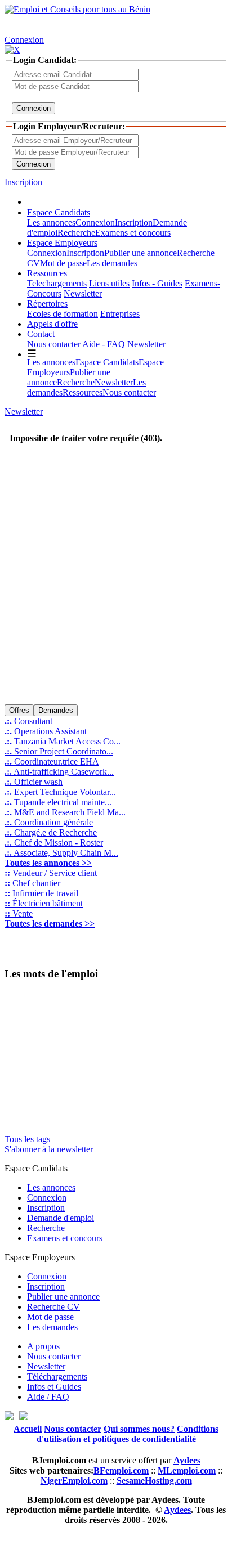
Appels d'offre (52, 324)
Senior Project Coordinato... (59, 751)
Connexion (24, 39)
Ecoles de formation (62, 313)
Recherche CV (53, 1307)
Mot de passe (63, 263)
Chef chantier (32, 883)
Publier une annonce (140, 253)
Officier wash (34, 782)
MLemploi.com (187, 1470)
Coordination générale (49, 822)
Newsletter (83, 293)
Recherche (76, 232)
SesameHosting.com (154, 1480)
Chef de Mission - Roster (54, 842)
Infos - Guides (157, 283)
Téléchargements (57, 1376)
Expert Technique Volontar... (60, 792)
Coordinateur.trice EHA (52, 761)
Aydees (177, 1510)
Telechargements (57, 283)
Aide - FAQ (103, 344)
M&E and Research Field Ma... (65, 812)
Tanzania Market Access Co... (63, 741)
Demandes (55, 710)
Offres (19, 710)
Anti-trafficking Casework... (59, 771)
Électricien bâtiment (44, 903)
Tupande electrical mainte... (58, 802)
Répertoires (47, 303)
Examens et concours (133, 232)
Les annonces (51, 222)
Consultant (28, 721)
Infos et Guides (54, 1386)
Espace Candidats (58, 212)
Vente (19, 913)
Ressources (47, 273)
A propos (43, 1346)
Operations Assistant (46, 731)
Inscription (23, 182)
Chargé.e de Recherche (51, 832)
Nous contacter (54, 344)
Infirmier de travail (41, 893)
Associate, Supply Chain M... (61, 852)
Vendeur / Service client (51, 873)
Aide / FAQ (48, 1397)
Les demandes (112, 263)
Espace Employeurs (62, 243)
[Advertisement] (116, 586)
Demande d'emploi (60, 1218)
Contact (41, 334)
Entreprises (120, 313)
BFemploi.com (121, 1470)
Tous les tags (27, 1139)
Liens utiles (109, 283)
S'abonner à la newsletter (49, 1149)
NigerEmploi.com (74, 1480)
